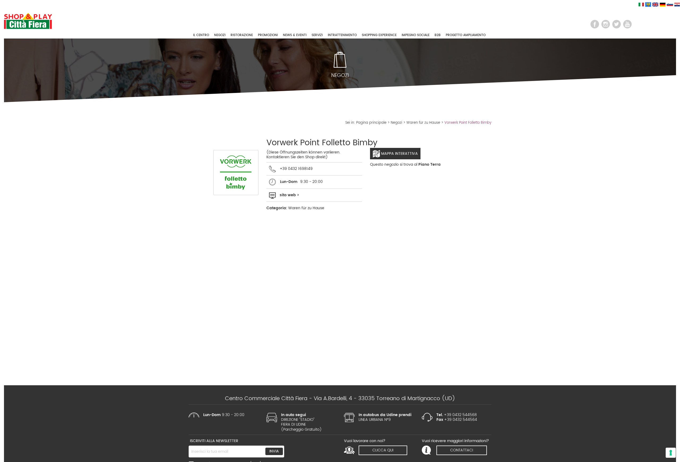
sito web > (289, 195)
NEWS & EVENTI (295, 35)
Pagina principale (371, 123)
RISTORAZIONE (242, 35)
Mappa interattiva (399, 154)
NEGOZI (220, 35)
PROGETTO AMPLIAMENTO (466, 35)
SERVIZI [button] (317, 35)
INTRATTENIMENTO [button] (342, 35)
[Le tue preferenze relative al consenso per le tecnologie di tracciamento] (671, 453)
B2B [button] (438, 35)
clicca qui (382, 450)
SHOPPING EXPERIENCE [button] (379, 35)
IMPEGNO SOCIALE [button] (416, 35)
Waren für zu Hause (423, 123)
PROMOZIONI (268, 35)
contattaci (461, 450)
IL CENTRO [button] (201, 35)
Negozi (396, 123)
